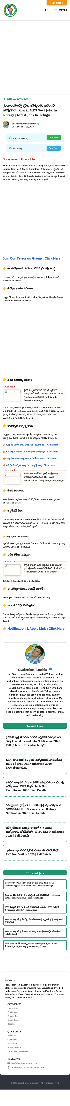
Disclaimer (12, 1043)
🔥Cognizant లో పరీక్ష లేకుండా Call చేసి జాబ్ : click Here (29, 458)
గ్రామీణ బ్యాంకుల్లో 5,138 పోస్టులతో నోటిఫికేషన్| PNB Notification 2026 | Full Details (33, 852)
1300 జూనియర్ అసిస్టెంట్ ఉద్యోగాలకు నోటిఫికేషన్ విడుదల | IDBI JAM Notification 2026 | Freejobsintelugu (44, 477)
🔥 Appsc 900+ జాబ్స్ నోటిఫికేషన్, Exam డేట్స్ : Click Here (30, 444)
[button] (46, 10)
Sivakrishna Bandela (26, 124)
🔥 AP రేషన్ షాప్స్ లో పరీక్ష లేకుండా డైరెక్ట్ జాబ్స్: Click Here (29, 465)
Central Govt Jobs (17, 99)
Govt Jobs (12, 1012)
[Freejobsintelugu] (10, 10)
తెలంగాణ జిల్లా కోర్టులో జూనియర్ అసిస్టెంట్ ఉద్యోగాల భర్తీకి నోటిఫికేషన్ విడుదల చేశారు (33, 932)
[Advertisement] (35, 59)
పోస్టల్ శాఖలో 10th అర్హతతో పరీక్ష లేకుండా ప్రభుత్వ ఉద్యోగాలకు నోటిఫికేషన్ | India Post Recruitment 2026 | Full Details (44, 568)
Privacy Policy (14, 1047)
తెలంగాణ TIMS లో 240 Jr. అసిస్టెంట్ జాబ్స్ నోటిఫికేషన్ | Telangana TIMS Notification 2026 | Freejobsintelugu (32, 896)
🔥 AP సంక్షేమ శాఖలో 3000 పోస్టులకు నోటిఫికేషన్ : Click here (30, 451)
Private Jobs (13, 1016)
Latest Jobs (12, 1008)
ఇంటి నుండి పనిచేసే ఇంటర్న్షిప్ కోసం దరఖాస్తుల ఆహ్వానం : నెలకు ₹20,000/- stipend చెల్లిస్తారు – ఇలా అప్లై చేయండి (31, 944)
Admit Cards (13, 1020)
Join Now (53, 137)
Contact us (12, 1039)
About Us (11, 1035)
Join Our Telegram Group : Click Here (31, 258)
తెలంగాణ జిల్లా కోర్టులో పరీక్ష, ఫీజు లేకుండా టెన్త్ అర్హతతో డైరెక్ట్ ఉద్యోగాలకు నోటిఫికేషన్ (34, 920)
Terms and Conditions (17, 1051)
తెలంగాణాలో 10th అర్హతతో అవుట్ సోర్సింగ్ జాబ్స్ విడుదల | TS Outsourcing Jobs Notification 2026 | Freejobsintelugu (29, 883)
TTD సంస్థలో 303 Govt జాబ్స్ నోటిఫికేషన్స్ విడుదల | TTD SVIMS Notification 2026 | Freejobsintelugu (32, 908)
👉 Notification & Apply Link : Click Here (33, 628)
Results (11, 1024)
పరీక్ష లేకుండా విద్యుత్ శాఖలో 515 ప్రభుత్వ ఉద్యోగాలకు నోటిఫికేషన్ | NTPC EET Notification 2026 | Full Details (35, 831)
